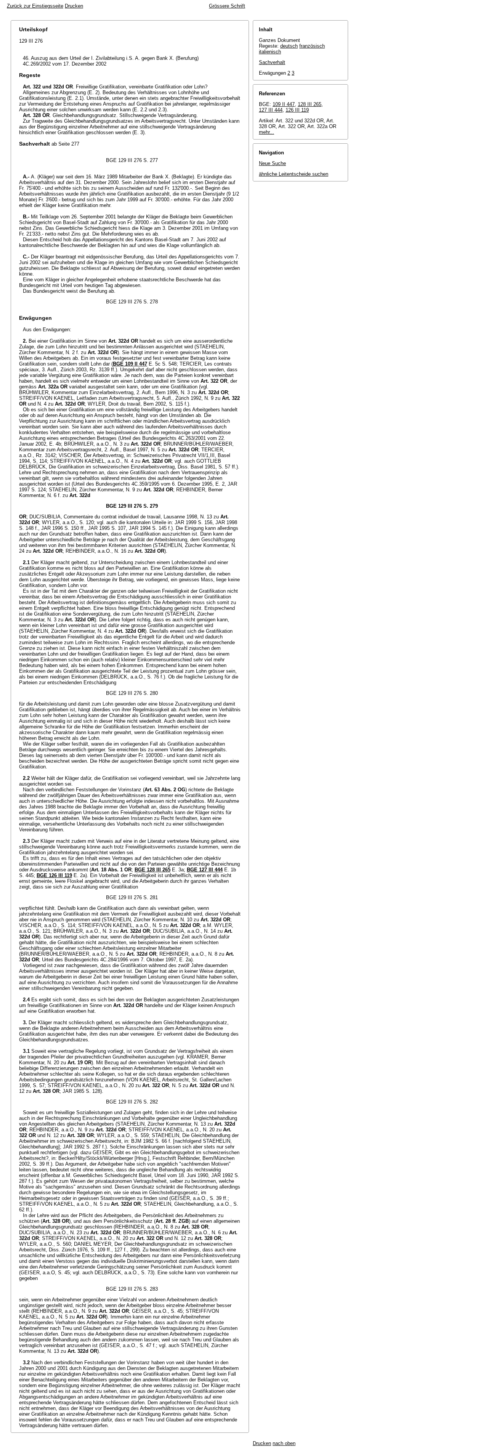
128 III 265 (309, 104)
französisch (312, 46)
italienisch (270, 52)
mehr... (266, 132)
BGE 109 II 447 (130, 364)
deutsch (289, 46)
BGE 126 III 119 (54, 875)
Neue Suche (272, 163)
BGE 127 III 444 (205, 870)
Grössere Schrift (227, 6)
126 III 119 (297, 110)
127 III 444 (271, 110)
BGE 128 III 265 (152, 870)
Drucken (74, 6)
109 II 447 (284, 104)
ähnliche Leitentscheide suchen (293, 174)
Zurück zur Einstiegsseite (35, 6)
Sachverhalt (272, 62)
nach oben (284, 1443)
